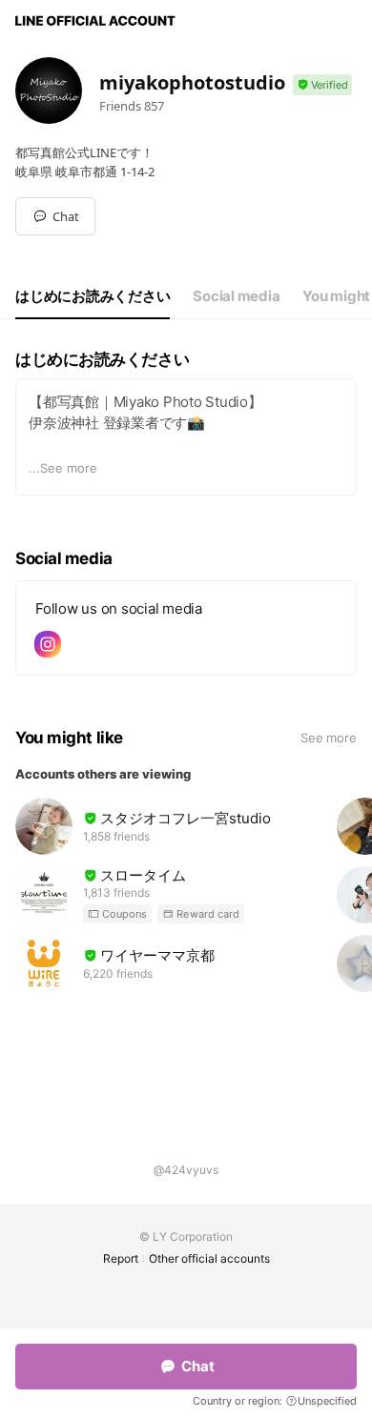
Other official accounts (209, 1258)
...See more (63, 468)
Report (120, 1258)
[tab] (92, 296)
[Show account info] (322, 85)
